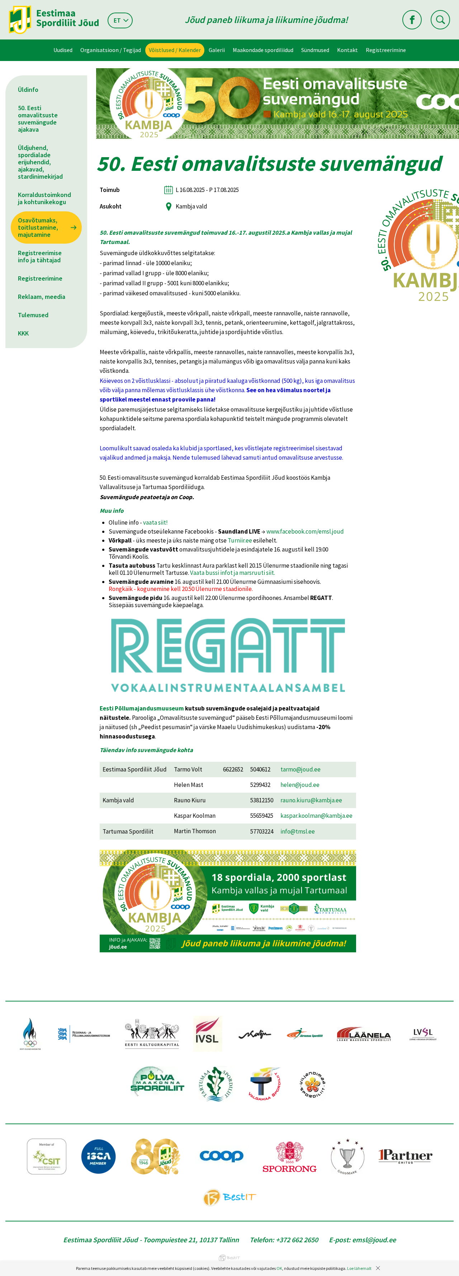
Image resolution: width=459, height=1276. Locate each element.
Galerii (217, 49)
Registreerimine (386, 49)
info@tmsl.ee (297, 831)
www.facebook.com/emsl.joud (305, 531)
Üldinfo (28, 89)
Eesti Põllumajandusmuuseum (142, 708)
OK (279, 1268)
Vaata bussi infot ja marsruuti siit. (232, 573)
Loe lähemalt (359, 1268)
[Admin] (1, 5)
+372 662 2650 (297, 1239)
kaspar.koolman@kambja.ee (316, 816)
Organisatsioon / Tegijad (110, 49)
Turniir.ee (240, 540)
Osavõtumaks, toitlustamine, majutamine (38, 227)
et (117, 20)
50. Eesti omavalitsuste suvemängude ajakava (38, 118)
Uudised (62, 49)
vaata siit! (155, 522)
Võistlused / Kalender (175, 49)
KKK (23, 333)
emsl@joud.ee (374, 1239)
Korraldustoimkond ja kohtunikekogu (44, 198)
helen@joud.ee (300, 785)
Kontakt (347, 49)
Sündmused (315, 49)
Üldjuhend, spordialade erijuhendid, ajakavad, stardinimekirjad (40, 162)
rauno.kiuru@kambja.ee (311, 800)
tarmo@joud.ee (300, 769)
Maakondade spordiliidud (263, 49)
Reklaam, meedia (41, 296)
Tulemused (33, 315)
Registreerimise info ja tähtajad (40, 256)
